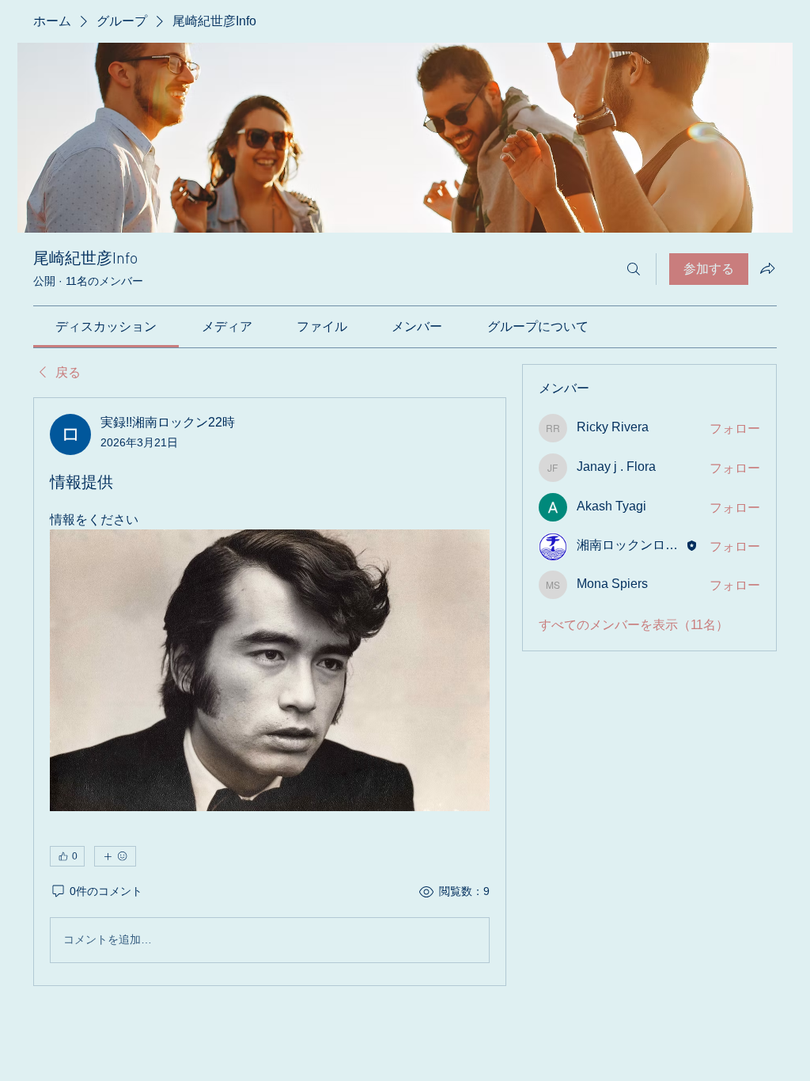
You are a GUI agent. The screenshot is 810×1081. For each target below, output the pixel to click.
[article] (269, 691)
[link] (106, 326)
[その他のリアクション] (115, 856)
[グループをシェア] (767, 268)
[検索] (633, 269)
